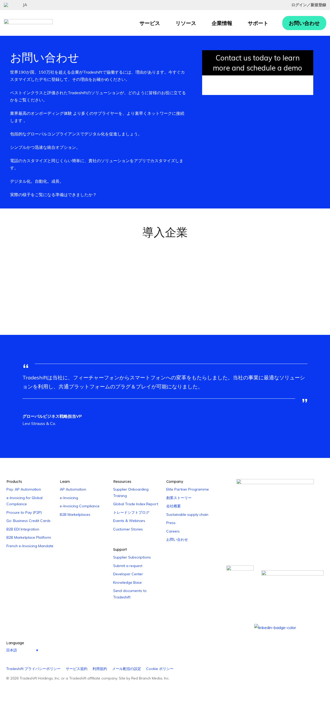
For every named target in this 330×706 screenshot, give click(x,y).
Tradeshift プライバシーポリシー (33, 668)
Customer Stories (128, 529)
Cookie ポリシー (160, 668)
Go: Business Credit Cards (28, 520)
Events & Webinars (129, 520)
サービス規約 (76, 668)
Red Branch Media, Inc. (150, 678)
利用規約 (100, 668)
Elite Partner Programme (187, 489)
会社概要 (173, 506)
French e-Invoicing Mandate (29, 546)
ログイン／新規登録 (308, 4)
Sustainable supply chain (187, 514)
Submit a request (127, 565)
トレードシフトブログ (131, 512)
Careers (173, 531)
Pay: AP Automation (23, 489)
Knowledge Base (127, 582)
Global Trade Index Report (135, 504)
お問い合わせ (304, 23)
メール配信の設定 (126, 668)
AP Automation (73, 489)
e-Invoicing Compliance (80, 506)
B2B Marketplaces (75, 514)
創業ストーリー (179, 497)
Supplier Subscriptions (132, 557)
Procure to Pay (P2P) (24, 512)
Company (174, 481)
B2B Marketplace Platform (28, 537)
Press (171, 522)
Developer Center (128, 574)
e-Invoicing (69, 497)
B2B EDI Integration (22, 529)
